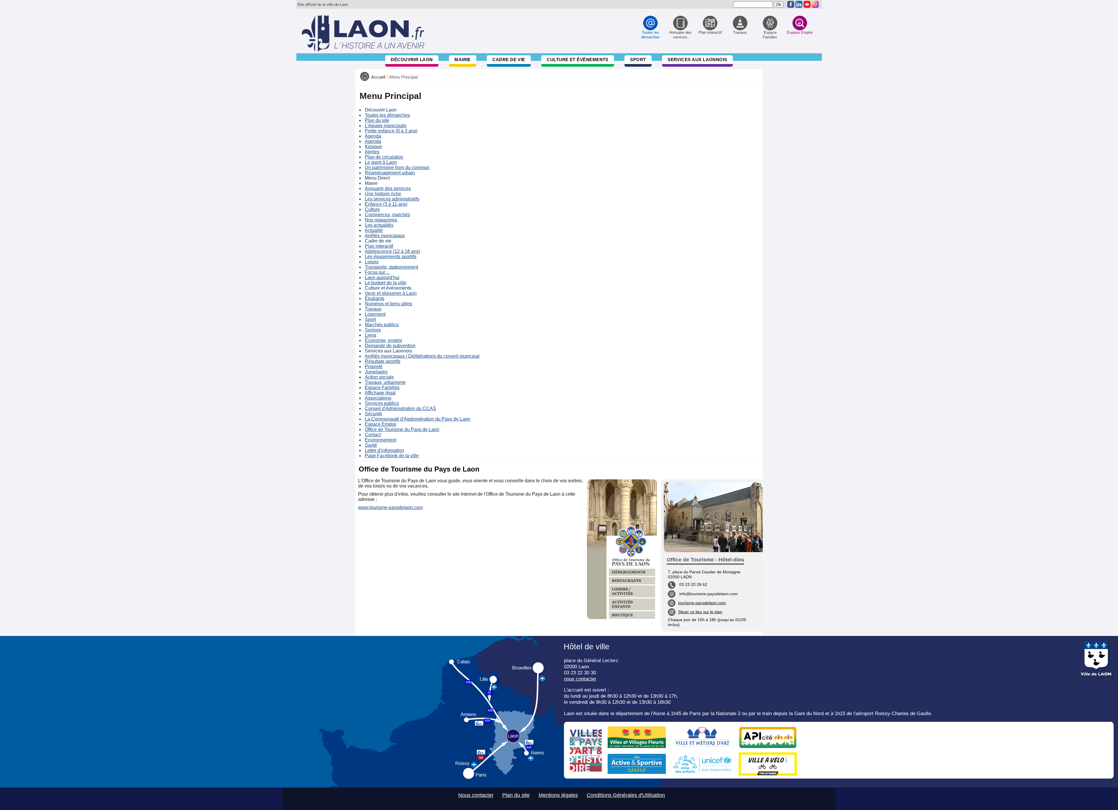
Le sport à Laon (381, 162)
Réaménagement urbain (390, 172)
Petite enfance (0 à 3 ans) (391, 130)
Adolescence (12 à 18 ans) (392, 251)
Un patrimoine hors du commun (397, 167)
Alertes (372, 151)
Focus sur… (377, 272)
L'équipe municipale (385, 125)
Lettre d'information (384, 450)
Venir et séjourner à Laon (391, 293)
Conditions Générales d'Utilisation (626, 795)
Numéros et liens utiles (388, 303)
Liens (370, 335)
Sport (638, 59)
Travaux (373, 308)
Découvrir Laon (412, 59)
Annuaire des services (388, 188)
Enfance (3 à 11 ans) (386, 204)
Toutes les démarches (387, 115)
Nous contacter (475, 795)
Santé (371, 445)
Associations (378, 398)
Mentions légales (558, 795)
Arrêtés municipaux (385, 235)
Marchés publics (382, 324)
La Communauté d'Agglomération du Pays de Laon (417, 418)
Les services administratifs (392, 198)
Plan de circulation (384, 157)
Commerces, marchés (387, 214)
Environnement (380, 439)
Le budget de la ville (385, 282)
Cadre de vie (508, 59)
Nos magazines (381, 219)
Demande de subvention (390, 345)
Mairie (462, 59)
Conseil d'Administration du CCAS (400, 408)
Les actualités (379, 225)
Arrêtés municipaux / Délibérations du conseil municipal (422, 356)
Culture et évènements (577, 59)
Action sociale (379, 377)
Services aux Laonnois (697, 59)
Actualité (374, 230)
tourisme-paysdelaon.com (702, 602)
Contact (373, 434)
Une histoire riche (383, 193)
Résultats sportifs (382, 361)
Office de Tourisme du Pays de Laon (402, 429)
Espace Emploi (380, 424)
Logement (375, 314)
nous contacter (580, 679)
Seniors (373, 329)
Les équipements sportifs (390, 256)
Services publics (382, 403)
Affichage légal (380, 392)
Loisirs (371, 261)
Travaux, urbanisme (385, 382)
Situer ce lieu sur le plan (700, 611)
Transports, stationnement (391, 267)
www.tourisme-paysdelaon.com (390, 507)
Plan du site (377, 120)
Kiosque (373, 146)
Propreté (374, 366)
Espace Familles (382, 387)
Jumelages (376, 371)
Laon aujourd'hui (382, 277)
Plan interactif (379, 246)
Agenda (373, 136)
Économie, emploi (383, 340)
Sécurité (373, 413)
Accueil (378, 77)
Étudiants (374, 298)
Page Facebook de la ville (392, 455)
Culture (372, 209)
